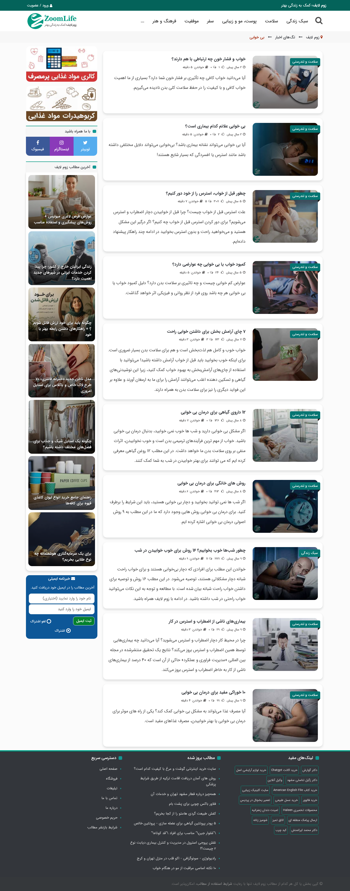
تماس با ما (109, 798)
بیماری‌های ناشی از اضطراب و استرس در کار (207, 621)
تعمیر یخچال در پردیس (255, 800)
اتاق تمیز (278, 820)
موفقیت (192, 21)
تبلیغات (112, 788)
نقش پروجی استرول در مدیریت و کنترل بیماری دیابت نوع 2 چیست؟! (173, 845)
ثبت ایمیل (83, 621)
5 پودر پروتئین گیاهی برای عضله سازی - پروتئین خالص (175, 823)
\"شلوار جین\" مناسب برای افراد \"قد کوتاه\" (183, 833)
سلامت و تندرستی (305, 61)
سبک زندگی (297, 21)
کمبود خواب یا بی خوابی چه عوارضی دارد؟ (208, 264)
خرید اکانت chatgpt (284, 770)
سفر (210, 21)
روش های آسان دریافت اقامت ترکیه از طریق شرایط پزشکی (178, 781)
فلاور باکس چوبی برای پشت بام (192, 804)
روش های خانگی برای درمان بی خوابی (211, 483)
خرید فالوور (310, 800)
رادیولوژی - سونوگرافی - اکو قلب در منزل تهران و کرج (176, 858)
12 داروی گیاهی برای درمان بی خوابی (213, 412)
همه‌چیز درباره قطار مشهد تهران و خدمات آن (183, 794)
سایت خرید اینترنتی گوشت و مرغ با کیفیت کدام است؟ (175, 769)
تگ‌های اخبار (285, 37)
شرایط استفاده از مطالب (214, 884)
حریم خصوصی (106, 818)
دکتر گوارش (309, 770)
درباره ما (111, 808)
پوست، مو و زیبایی (239, 21)
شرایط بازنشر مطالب (102, 827)
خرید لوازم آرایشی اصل (251, 770)
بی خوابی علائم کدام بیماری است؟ (215, 126)
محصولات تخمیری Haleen (300, 810)
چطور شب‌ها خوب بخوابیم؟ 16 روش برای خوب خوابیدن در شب (190, 550)
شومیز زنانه (260, 820)
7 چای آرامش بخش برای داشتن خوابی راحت (206, 331)
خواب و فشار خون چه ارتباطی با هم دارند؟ (208, 59)
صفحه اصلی (108, 769)
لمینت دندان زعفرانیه (265, 810)
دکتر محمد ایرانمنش (304, 830)
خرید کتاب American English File (295, 790)
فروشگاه (111, 778)
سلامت (271, 21)
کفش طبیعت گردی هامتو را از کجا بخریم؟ (185, 813)
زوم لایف (312, 37)
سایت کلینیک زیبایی (255, 790)
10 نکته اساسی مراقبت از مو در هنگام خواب (184, 868)
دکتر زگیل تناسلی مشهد (302, 780)
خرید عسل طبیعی (286, 800)
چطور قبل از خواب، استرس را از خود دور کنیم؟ (205, 193)
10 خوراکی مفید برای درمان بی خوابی (213, 692)
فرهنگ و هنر (164, 21)
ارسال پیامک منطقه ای (303, 820)
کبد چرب (280, 830)
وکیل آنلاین (275, 780)
